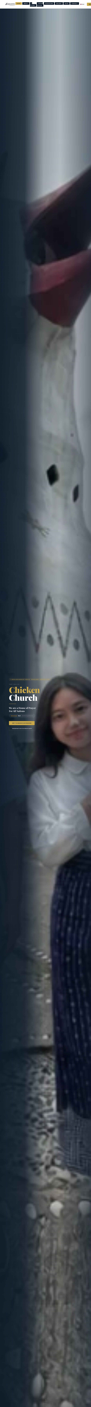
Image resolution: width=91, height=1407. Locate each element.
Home (18, 3)
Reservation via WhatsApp (22, 728)
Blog (66, 3)
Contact (75, 3)
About (26, 3)
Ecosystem (49, 3)
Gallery (58, 3)
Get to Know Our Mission (21, 723)
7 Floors (32, 4)
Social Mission (40, 4)
